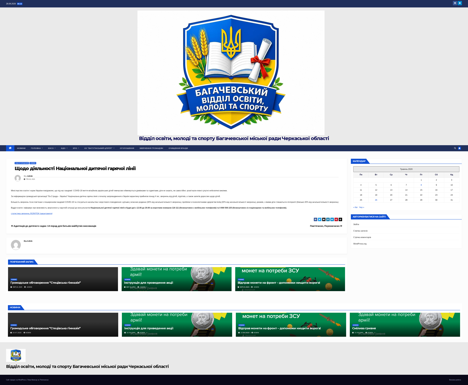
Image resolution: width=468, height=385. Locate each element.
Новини (21, 148)
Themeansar (44, 380)
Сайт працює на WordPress (16, 380)
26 (376, 200)
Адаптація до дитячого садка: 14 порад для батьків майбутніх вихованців (54, 226)
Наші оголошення (21, 163)
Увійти (356, 224)
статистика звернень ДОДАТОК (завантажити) (31, 213)
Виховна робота (455, 380)
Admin (30, 176)
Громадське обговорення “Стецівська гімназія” (45, 282)
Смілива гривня (364, 328)
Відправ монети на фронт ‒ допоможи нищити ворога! (279, 282)
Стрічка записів (360, 231)
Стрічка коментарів (362, 237)
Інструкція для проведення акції (148, 282)
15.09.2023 (245, 333)
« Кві (355, 207)
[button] (455, 148)
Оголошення (127, 148)
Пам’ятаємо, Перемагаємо (325, 226)
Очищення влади (178, 148)
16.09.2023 (131, 333)
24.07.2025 (17, 333)
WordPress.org (360, 244)
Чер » (361, 207)
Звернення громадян (151, 148)
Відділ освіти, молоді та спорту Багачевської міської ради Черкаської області (234, 138)
